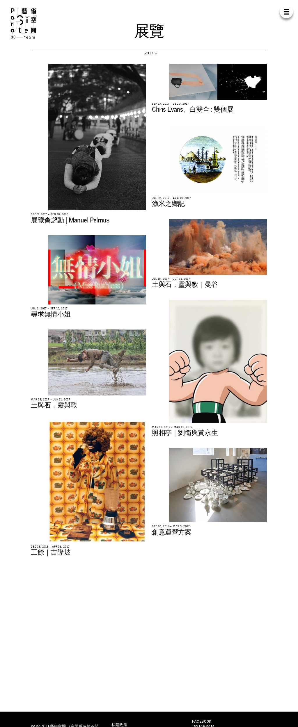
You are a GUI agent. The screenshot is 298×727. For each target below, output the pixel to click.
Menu (286, 12)
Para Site (30, 23)
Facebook (201, 721)
